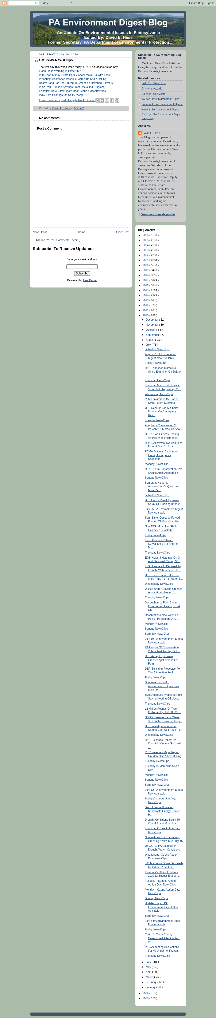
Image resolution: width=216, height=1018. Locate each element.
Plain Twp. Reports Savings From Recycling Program (71, 87)
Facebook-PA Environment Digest (162, 104)
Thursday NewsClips (157, 380)
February (151, 982)
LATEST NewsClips (154, 83)
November (152, 324)
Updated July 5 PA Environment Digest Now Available (161, 907)
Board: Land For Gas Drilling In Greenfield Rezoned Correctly (76, 83)
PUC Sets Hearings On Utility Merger (61, 95)
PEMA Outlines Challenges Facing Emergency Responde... (161, 455)
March (150, 977)
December (152, 319)
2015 (146, 290)
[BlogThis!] (102, 100)
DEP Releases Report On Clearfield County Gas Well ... (163, 743)
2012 (146, 305)
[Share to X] (107, 100)
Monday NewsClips (156, 464)
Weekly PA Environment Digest (161, 109)
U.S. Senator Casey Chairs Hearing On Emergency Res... (161, 412)
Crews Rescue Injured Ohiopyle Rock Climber (67, 100)
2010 (146, 315)
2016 (146, 285)
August (150, 339)
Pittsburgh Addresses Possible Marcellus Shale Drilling (72, 79)
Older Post (122, 232)
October (151, 329)
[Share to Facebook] (112, 100)
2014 (146, 295)
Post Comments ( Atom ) (65, 240)
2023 (146, 250)
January (151, 987)
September (153, 334)
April (149, 972)
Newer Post (40, 232)
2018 (146, 275)
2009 (146, 993)
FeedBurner (90, 280)
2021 (146, 260)
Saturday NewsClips (157, 349)
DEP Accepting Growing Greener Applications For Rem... (161, 660)
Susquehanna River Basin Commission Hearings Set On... (162, 606)
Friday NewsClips (155, 362)
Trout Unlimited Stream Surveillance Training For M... (161, 544)
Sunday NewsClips (156, 477)
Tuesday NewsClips (157, 420)
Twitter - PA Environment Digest (161, 99)
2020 (146, 265)
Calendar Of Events (154, 93)
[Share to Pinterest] (117, 100)
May (149, 967)
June (149, 962)
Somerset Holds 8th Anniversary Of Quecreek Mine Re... (162, 486)
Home (81, 232)
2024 (146, 245)
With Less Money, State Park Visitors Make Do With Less (74, 75)
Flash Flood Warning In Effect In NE (61, 71)
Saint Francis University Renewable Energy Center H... (162, 811)
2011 (146, 310)
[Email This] (97, 100)
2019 (146, 270)
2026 (146, 235)
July (149, 344)
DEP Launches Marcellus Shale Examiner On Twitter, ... (163, 372)
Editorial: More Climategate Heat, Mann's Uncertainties (72, 91)
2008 (146, 998)
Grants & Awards (152, 88)
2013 (146, 300)
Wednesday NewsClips (159, 394)
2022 (146, 255)
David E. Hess (151, 133)
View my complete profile (158, 214)
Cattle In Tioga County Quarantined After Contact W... (162, 938)
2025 (146, 240)
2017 (146, 280)
